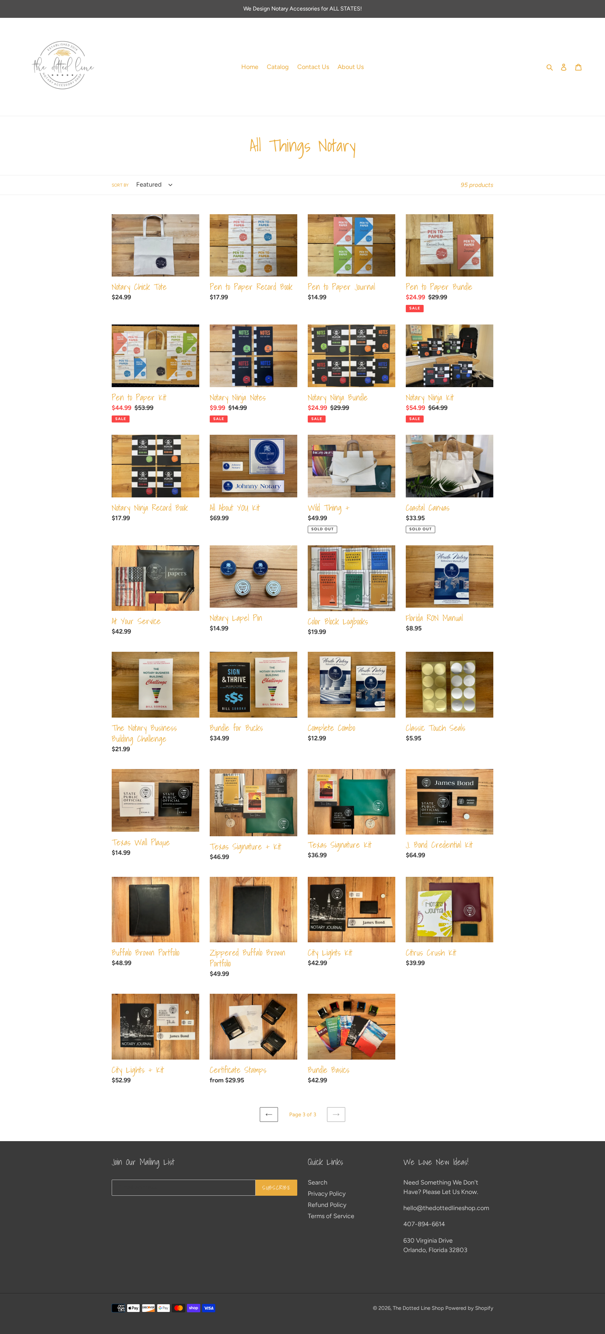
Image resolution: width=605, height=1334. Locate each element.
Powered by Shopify (469, 1308)
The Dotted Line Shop (418, 1308)
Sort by (120, 185)
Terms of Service (331, 1216)
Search (317, 1182)
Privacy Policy (327, 1193)
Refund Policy (327, 1205)
